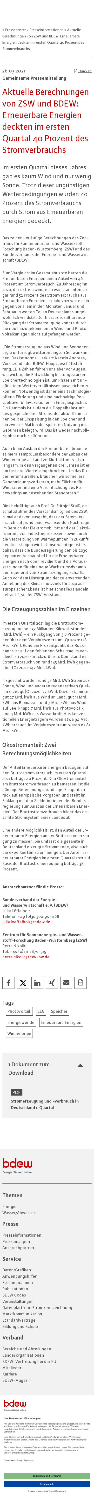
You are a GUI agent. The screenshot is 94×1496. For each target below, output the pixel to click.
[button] (9, 983)
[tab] (47, 1068)
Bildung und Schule (20, 1326)
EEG (41, 1011)
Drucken (85, 71)
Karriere (9, 1374)
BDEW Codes (14, 1295)
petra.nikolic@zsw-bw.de (26, 957)
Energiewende (20, 1022)
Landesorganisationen (23, 1355)
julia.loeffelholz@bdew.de (26, 921)
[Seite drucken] (81, 983)
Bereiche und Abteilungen (26, 1348)
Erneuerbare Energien (61, 1022)
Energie (9, 1206)
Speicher (59, 1011)
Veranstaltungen (18, 1301)
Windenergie (19, 1033)
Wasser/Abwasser (18, 1212)
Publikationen (15, 1288)
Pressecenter (16, 30)
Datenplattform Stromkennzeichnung (37, 1307)
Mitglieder (11, 1367)
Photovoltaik (19, 1011)
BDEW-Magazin (16, 1380)
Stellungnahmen (17, 1282)
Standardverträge (19, 1320)
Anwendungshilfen (20, 1276)
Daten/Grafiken (16, 1270)
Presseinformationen (46, 30)
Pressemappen (16, 1241)
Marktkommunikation (22, 1313)
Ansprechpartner (18, 1247)
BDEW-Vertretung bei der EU (29, 1361)
